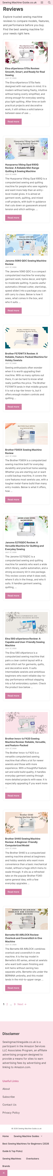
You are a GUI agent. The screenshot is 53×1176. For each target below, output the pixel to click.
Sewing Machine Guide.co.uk (19, 2)
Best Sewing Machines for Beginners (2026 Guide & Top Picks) (25, 1147)
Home (5, 1136)
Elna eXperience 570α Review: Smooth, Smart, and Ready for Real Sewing (25, 72)
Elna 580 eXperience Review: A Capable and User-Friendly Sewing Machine (25, 642)
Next (22, 1004)
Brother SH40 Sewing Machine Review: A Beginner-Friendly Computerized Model (22, 842)
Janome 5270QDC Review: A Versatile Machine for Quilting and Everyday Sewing (24, 546)
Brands (6, 1166)
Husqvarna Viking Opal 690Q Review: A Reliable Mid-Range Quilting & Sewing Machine (22, 168)
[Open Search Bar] (49, 2)
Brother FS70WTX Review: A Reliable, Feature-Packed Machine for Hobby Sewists (26, 357)
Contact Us (9, 1104)
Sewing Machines (11, 1158)
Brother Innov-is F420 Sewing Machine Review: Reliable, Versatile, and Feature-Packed (25, 742)
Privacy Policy (11, 1112)
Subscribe (8, 1096)
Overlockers (32, 1158)
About (6, 1088)
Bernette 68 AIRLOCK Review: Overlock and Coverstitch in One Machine (23, 938)
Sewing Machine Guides (26, 1136)
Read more (13, 121)
